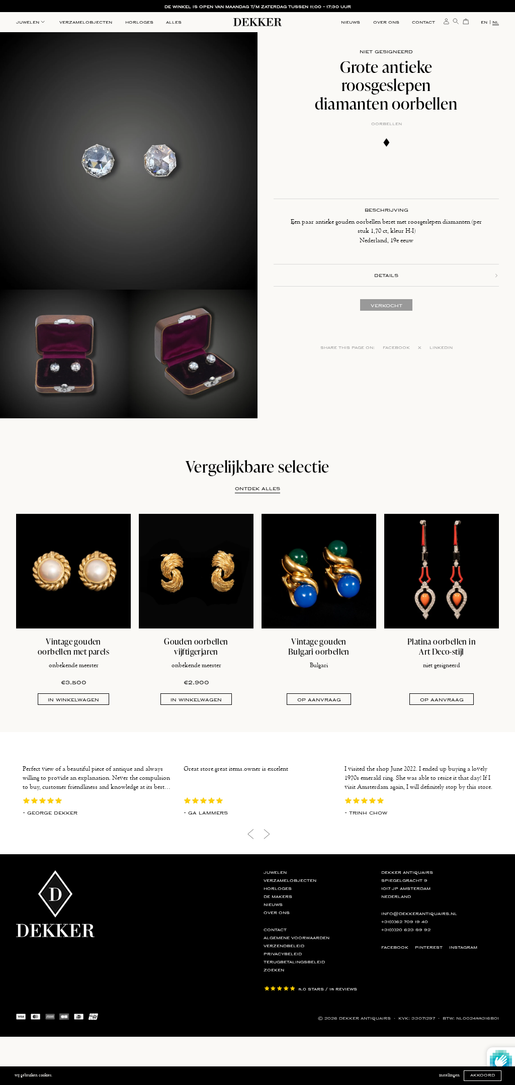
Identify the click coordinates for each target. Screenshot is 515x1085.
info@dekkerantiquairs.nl (419, 914)
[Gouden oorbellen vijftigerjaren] (196, 571)
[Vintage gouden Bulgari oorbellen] (319, 571)
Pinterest (429, 947)
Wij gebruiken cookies (33, 1075)
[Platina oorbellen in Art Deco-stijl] (441, 571)
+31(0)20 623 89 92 (406, 930)
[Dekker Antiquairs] (257, 23)
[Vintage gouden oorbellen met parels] (73, 571)
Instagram (463, 947)
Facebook (396, 347)
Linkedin (441, 347)
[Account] (446, 20)
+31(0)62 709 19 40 (404, 922)
